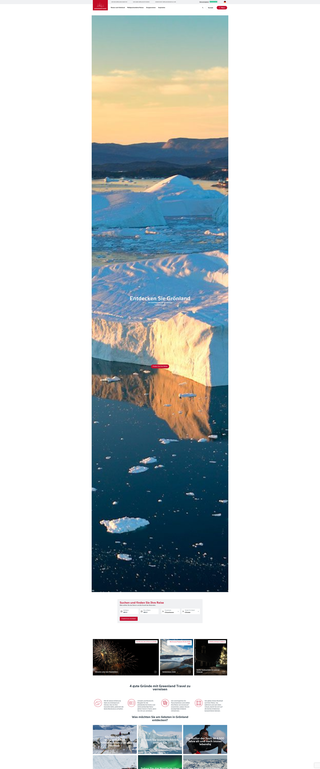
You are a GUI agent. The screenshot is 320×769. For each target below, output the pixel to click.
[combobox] (225, 2)
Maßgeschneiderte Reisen (135, 7)
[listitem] (126, 657)
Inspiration (161, 7)
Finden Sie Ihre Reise (160, 366)
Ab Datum (126, 610)
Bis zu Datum (147, 610)
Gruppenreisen (151, 7)
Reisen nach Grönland (118, 7)
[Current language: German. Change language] (225, 2)
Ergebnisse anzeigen (129, 618)
